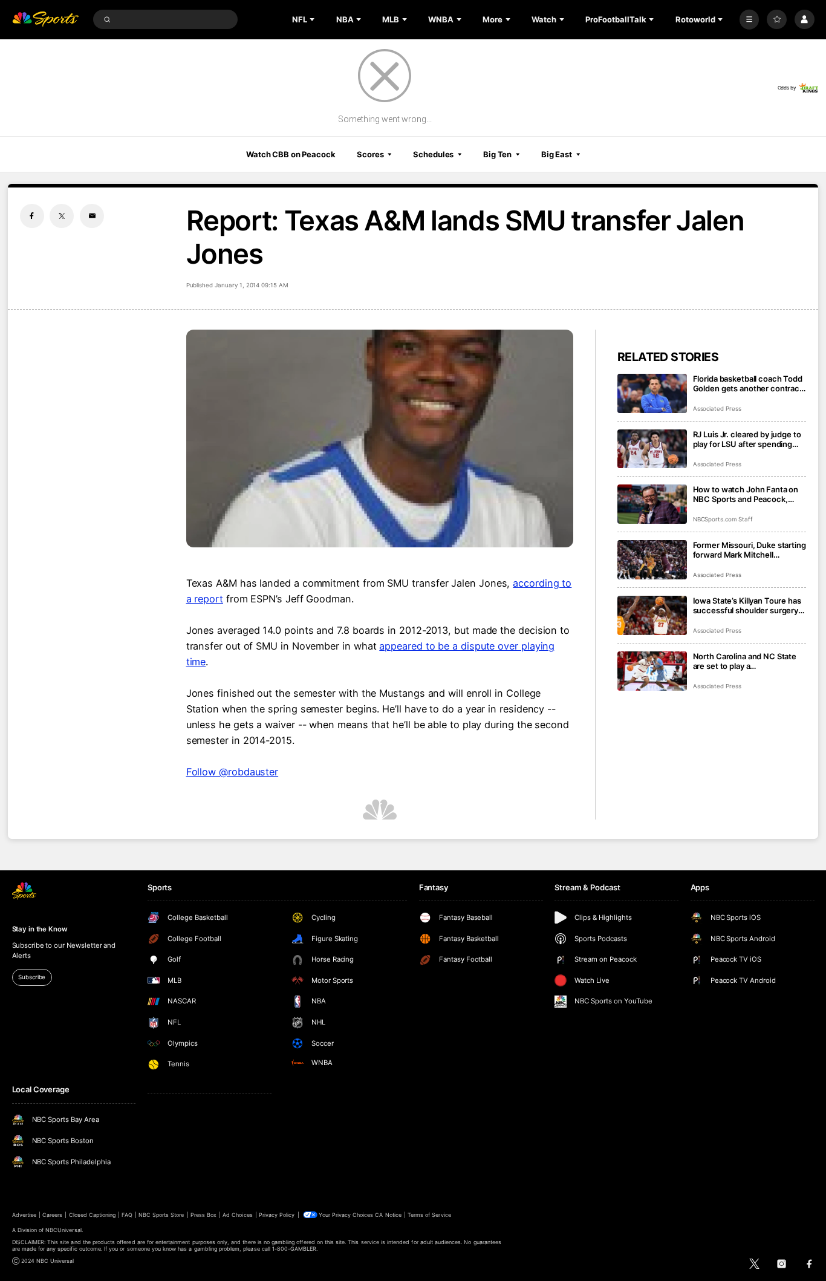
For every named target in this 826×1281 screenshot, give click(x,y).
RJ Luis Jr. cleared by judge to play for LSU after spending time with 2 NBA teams (747, 439)
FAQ (127, 1214)
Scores (370, 154)
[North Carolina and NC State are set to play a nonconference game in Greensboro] (652, 671)
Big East (556, 154)
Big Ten (497, 154)
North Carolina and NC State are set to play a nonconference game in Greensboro (745, 661)
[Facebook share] (32, 216)
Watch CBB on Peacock (291, 154)
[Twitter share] (62, 216)
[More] (749, 20)
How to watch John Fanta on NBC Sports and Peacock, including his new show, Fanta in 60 (748, 494)
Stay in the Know (40, 929)
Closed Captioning (92, 1214)
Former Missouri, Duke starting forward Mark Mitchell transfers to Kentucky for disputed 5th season (749, 549)
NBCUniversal (63, 1230)
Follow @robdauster (232, 772)
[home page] (45, 19)
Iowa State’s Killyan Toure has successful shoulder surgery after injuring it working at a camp (747, 605)
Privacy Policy (277, 1214)
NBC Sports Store (161, 1214)
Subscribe (31, 977)
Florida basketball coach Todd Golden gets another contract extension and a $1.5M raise (747, 383)
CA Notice (388, 1214)
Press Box (203, 1214)
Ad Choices (237, 1214)
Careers (52, 1214)
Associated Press (717, 408)
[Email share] (92, 216)
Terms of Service (429, 1214)
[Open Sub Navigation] (313, 19)
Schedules (433, 154)
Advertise (24, 1214)
